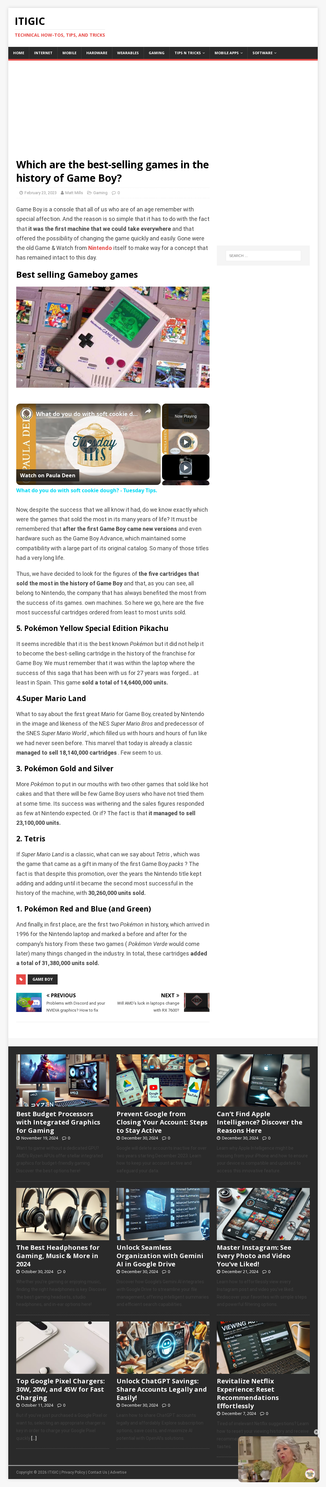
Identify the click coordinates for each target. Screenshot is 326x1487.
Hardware (96, 52)
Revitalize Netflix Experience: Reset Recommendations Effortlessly (248, 1393)
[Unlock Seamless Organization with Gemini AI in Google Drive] (163, 1237)
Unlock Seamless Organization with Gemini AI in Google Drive (160, 1255)
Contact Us (97, 1472)
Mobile (69, 52)
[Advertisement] (163, 105)
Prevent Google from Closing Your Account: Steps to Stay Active (162, 1122)
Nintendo (100, 248)
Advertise (118, 1472)
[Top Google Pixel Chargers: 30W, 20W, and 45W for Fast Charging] (62, 1370)
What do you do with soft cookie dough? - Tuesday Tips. (87, 414)
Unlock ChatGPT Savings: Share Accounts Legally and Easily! (162, 1389)
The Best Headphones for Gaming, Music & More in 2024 (58, 1255)
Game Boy (42, 979)
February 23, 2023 (41, 192)
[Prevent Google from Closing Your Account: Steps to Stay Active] (163, 1103)
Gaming (157, 52)
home (18, 52)
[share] (148, 411)
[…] (34, 1438)
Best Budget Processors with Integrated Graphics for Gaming (58, 1122)
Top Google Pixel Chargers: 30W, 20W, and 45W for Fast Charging (60, 1389)
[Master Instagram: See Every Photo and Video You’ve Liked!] (263, 1237)
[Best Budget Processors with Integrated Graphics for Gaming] (62, 1103)
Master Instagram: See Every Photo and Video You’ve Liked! (254, 1255)
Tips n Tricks (187, 52)
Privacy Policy (73, 1472)
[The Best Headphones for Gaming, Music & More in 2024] (62, 1237)
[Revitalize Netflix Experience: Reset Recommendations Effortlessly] (263, 1370)
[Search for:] (263, 255)
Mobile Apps (227, 52)
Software (262, 52)
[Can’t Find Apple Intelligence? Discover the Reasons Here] (263, 1103)
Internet (43, 52)
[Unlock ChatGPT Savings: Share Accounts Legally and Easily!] (163, 1370)
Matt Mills (74, 192)
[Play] (185, 442)
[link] (26, 413)
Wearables (128, 52)
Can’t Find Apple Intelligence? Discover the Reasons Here (259, 1122)
